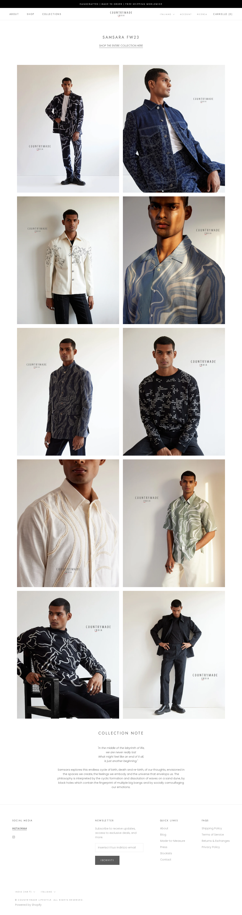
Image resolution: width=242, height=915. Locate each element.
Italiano (165, 14)
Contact (165, 859)
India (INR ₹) (23, 891)
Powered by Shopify (28, 905)
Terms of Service (213, 834)
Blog (163, 834)
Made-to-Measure (172, 841)
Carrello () (223, 14)
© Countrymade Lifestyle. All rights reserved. (49, 899)
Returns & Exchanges (216, 841)
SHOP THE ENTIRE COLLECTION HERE (121, 45)
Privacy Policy (211, 847)
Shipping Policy (212, 828)
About (14, 14)
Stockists (166, 853)
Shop (30, 14)
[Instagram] (13, 837)
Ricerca (202, 14)
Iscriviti (107, 860)
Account (186, 14)
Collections (51, 14)
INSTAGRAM (19, 828)
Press (163, 847)
